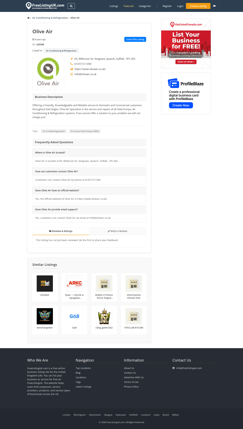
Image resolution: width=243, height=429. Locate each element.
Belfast (175, 414)
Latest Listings (83, 386)
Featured (128, 6)
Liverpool (145, 414)
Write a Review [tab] (118, 231)
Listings (114, 6)
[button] (214, 6)
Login (180, 6)
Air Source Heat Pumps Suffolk (85, 131)
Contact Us (130, 372)
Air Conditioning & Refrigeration (50, 17)
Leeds (156, 414)
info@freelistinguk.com (189, 368)
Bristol (166, 414)
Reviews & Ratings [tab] (61, 231)
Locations (81, 377)
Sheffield (133, 414)
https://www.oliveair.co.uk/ (90, 69)
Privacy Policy (131, 386)
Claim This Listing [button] (135, 39)
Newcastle (121, 414)
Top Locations (83, 368)
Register (167, 6)
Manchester (95, 414)
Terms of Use (131, 382)
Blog (78, 372)
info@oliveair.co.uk (85, 74)
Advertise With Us (134, 377)
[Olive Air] (48, 73)
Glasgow (108, 414)
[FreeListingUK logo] (44, 5)
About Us (129, 368)
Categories (145, 6)
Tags (78, 382)
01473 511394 (82, 63)
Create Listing (198, 6)
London (66, 414)
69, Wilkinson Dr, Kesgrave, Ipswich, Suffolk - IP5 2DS (104, 58)
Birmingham (80, 414)
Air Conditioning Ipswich (54, 131)
